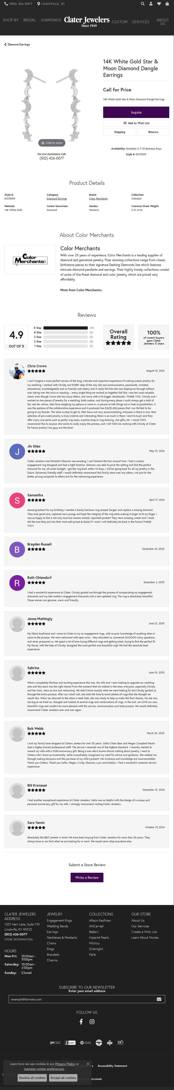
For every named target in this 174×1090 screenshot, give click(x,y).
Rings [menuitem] (50, 949)
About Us (163, 22)
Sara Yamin (36, 822)
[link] (18, 4)
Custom (120, 22)
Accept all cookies (63, 1078)
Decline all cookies (32, 1078)
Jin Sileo (34, 446)
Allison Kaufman (100, 920)
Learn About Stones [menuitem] (144, 937)
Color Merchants (98, 198)
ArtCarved (96, 926)
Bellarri (93, 932)
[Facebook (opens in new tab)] (81, 1022)
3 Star (38, 337)
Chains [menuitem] (51, 943)
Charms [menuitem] (52, 960)
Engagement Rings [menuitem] (59, 920)
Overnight (96, 949)
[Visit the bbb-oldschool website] (109, 1042)
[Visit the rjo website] (120, 1042)
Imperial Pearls (99, 937)
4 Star (38, 332)
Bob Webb (35, 728)
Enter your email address (87, 991)
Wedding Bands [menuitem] (57, 926)
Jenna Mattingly (39, 618)
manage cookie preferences (44, 1069)
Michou (94, 943)
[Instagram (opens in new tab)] (92, 1022)
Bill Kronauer (37, 785)
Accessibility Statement (112, 1066)
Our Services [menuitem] (140, 926)
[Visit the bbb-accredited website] (70, 1042)
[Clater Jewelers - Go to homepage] (87, 21)
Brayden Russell (39, 544)
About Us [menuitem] (137, 920)
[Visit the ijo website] (55, 1042)
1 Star (38, 346)
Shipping (119, 132)
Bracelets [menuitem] (53, 954)
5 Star (38, 328)
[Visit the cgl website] (98, 1042)
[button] (143, 4)
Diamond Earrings (19, 44)
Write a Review (87, 877)
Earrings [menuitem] (52, 932)
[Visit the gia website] (85, 1042)
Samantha (35, 495)
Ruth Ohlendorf (39, 577)
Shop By (11, 20)
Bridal (30, 20)
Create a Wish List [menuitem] (144, 932)
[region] (52, 101)
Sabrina (33, 667)
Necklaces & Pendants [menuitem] (62, 937)
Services (141, 22)
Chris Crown (37, 366)
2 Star (38, 341)
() (92, 328)
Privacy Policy (65, 1064)
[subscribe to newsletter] (159, 999)
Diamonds (51, 20)
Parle (92, 954)
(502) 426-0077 (52, 158)
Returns (153, 132)
